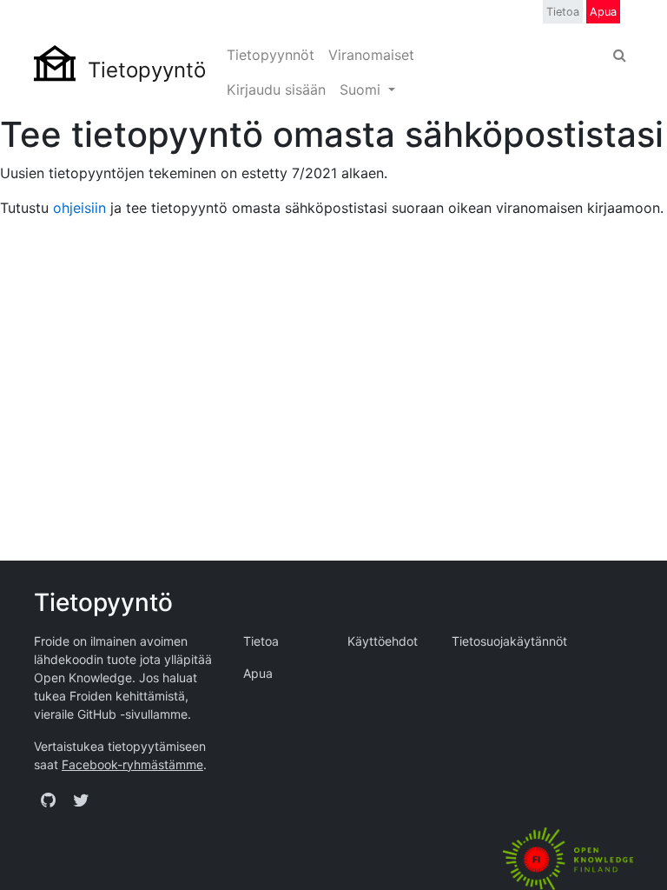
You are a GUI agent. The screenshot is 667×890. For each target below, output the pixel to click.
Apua (603, 11)
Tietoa (562, 11)
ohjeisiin (79, 207)
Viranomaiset (371, 54)
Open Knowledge (83, 677)
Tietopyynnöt (270, 54)
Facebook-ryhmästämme (132, 764)
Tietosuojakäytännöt (509, 641)
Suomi (362, 89)
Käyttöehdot (382, 641)
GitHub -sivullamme (132, 714)
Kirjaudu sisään (276, 89)
